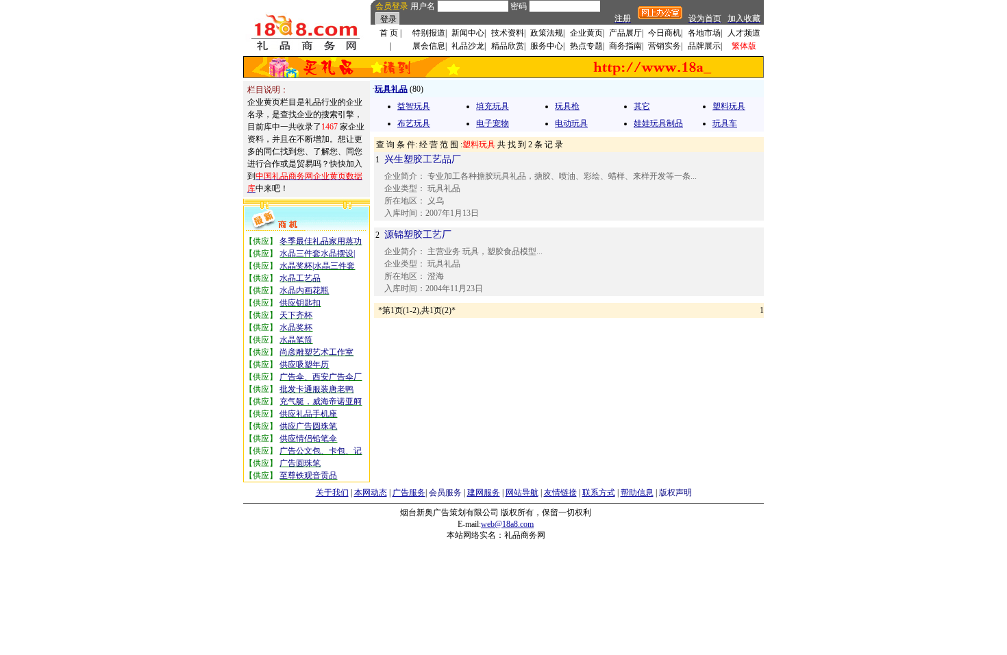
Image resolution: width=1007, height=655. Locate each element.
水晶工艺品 (300, 278)
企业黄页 (586, 33)
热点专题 (586, 46)
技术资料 (507, 33)
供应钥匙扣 (300, 303)
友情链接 (560, 492)
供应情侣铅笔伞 (308, 438)
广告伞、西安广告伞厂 (320, 377)
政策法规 (546, 33)
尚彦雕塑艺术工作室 (316, 352)
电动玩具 (571, 123)
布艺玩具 (413, 123)
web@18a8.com (507, 524)
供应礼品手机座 (308, 414)
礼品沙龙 (467, 46)
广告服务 (409, 492)
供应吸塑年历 (304, 364)
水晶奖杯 (295, 327)
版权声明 (675, 492)
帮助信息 (637, 492)
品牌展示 (704, 46)
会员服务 (445, 492)
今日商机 (664, 33)
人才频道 (744, 33)
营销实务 (664, 46)
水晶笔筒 (295, 340)
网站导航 (522, 492)
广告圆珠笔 (300, 463)
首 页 (389, 33)
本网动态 (370, 492)
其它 (642, 106)
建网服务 (483, 492)
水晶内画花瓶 (304, 290)
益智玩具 (413, 106)
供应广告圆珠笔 (308, 426)
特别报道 (428, 33)
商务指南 (625, 46)
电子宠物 (492, 123)
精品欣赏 (507, 46)
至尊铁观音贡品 (308, 475)
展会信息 (428, 46)
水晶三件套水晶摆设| (317, 253)
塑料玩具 (728, 106)
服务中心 (546, 46)
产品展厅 (625, 33)
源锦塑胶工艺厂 (417, 235)
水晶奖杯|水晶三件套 (317, 266)
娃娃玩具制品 (658, 123)
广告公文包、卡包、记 (320, 451)
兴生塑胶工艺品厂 (422, 159)
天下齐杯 (295, 315)
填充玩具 (492, 106)
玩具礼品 (391, 89)
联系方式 (598, 492)
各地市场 (704, 33)
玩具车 (724, 123)
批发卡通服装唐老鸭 (316, 389)
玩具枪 (567, 106)
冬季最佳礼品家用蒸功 (320, 241)
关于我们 (332, 492)
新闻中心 (467, 33)
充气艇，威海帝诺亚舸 (320, 401)
